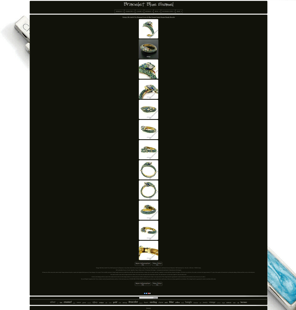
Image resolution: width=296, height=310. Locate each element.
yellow (177, 302)
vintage (212, 302)
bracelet (133, 301)
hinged (223, 302)
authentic (228, 302)
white (234, 302)
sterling (153, 302)
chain (110, 302)
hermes (244, 302)
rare (200, 302)
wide (106, 302)
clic (57, 302)
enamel (68, 301)
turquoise (89, 302)
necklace (219, 302)
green (84, 302)
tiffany (95, 302)
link (61, 302)
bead (182, 302)
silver (53, 302)
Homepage (148, 308)
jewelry (205, 302)
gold (115, 302)
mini (166, 302)
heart (146, 302)
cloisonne (195, 302)
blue (171, 302)
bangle (188, 302)
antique (101, 302)
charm (160, 302)
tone (120, 302)
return (79, 302)
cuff (238, 302)
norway (125, 302)
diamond (140, 302)
